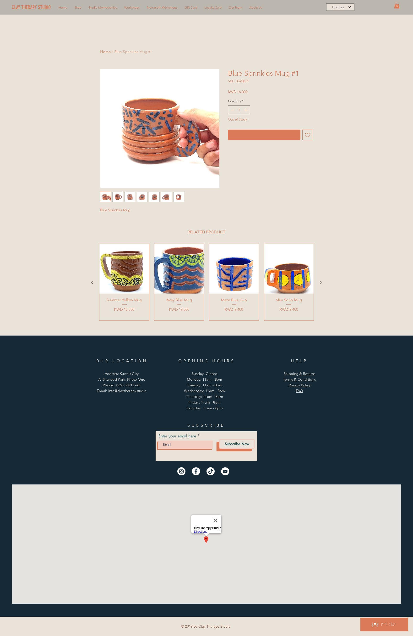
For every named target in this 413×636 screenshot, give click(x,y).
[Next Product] (321, 282)
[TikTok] (210, 471)
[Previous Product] (92, 282)
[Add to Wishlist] (307, 135)
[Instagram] (181, 471)
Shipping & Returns (299, 373)
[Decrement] (232, 110)
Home (105, 51)
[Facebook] (196, 471)
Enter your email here (177, 436)
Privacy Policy (299, 385)
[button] (78, 7)
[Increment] (246, 110)
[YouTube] (225, 471)
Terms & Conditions (299, 379)
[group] (206, 282)
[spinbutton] (239, 110)
